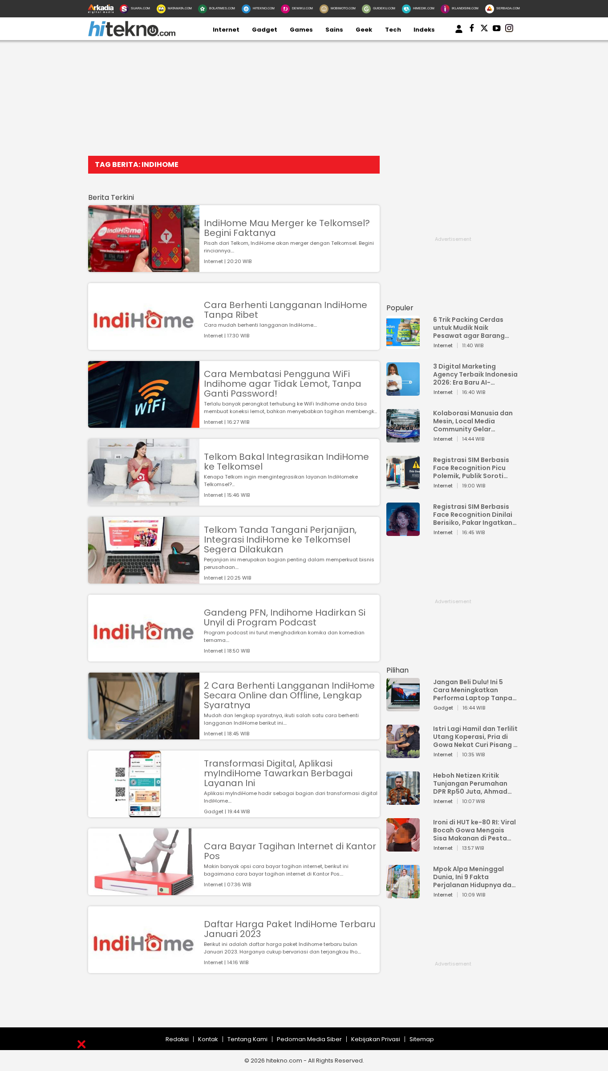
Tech (393, 29)
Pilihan (397, 670)
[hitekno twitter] (484, 30)
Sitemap (421, 1039)
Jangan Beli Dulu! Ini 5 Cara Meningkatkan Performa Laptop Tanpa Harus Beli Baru (472, 690)
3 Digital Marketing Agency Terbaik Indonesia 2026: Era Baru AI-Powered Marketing (475, 374)
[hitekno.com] (131, 34)
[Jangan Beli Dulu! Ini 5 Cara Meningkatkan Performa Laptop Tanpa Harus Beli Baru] (403, 707)
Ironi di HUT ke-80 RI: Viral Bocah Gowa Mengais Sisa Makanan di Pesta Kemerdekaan (474, 830)
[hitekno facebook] (472, 30)
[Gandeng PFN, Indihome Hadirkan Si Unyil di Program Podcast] (143, 657)
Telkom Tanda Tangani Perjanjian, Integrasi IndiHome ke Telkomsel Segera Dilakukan (280, 539)
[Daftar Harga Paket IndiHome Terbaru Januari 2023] (143, 969)
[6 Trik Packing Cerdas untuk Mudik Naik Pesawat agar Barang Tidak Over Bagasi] (403, 344)
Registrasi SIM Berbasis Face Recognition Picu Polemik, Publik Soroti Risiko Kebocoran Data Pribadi (471, 468)
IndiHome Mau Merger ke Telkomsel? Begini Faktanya (287, 228)
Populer (399, 308)
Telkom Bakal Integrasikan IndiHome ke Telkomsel (286, 461)
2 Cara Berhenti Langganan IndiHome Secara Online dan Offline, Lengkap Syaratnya (289, 695)
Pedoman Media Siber (309, 1039)
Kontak (208, 1039)
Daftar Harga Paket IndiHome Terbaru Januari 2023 (289, 929)
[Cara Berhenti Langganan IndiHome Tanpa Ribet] (143, 345)
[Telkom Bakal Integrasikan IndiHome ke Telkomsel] (143, 501)
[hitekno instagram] (509, 30)
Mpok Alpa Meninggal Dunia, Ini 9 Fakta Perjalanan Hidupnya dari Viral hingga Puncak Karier (474, 877)
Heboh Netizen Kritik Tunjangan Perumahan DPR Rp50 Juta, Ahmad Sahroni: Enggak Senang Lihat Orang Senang (472, 783)
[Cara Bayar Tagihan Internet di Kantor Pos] (143, 891)
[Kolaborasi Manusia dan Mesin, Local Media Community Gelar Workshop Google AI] (403, 438)
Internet (226, 29)
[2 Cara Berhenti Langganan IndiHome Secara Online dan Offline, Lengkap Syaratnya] (143, 735)
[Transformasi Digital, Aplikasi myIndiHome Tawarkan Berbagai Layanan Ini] (143, 813)
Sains (334, 29)
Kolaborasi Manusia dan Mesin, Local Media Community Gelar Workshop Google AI (473, 421)
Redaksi (177, 1039)
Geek (364, 29)
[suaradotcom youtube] (497, 30)
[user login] (459, 33)
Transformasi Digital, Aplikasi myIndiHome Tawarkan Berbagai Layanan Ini (278, 773)
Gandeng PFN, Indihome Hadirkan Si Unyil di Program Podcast (284, 617)
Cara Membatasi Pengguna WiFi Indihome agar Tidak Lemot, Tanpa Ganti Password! (282, 383)
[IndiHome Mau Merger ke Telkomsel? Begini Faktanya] (143, 267)
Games (301, 29)
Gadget (264, 29)
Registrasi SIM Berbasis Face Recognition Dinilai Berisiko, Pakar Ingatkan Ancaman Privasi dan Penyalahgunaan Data (472, 515)
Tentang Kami (247, 1039)
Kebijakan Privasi (375, 1039)
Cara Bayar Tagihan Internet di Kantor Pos (290, 851)
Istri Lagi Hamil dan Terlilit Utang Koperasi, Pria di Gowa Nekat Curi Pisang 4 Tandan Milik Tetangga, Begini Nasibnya (475, 737)
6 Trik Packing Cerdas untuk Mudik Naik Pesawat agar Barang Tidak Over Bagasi (469, 328)
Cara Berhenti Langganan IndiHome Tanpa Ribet (285, 310)
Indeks (424, 29)
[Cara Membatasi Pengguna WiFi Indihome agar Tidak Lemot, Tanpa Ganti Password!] (143, 423)
